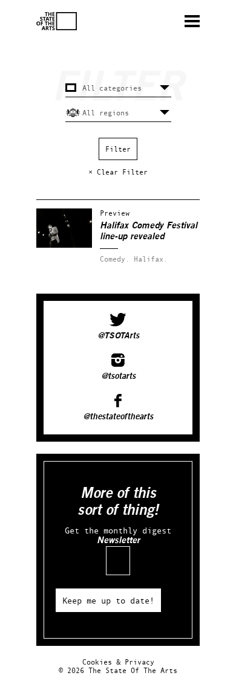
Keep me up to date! (108, 600)
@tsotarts (118, 376)
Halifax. (151, 258)
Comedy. (114, 258)
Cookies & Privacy (118, 661)
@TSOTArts (118, 336)
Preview (114, 213)
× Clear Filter (118, 171)
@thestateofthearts (118, 417)
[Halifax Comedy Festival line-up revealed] (64, 245)
